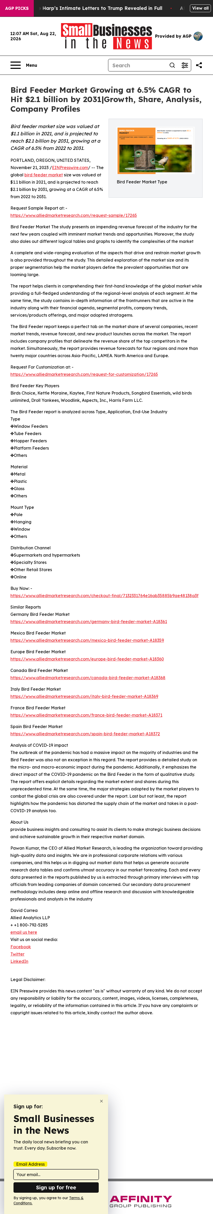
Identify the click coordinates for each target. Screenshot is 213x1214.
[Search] (172, 65)
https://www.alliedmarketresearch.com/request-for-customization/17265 (84, 374)
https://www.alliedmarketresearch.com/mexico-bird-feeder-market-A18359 (87, 640)
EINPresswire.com (70, 167)
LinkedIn (19, 961)
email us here (23, 932)
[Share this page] (199, 65)
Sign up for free (56, 1187)
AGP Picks (17, 8)
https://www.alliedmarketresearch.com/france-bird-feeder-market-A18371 (86, 715)
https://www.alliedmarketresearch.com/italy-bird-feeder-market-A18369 (84, 696)
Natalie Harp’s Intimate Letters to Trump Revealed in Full (92, 8)
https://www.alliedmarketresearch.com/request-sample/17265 (73, 215)
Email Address (30, 1164)
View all (200, 8)
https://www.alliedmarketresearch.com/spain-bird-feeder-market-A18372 (85, 733)
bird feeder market (43, 174)
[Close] (101, 1101)
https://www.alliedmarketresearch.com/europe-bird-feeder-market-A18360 (87, 659)
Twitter (17, 954)
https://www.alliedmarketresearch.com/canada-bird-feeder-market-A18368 (87, 677)
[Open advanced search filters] (184, 65)
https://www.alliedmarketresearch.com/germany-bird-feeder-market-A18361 (88, 621)
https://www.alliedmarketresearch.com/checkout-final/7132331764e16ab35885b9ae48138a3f (104, 595)
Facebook (20, 946)
